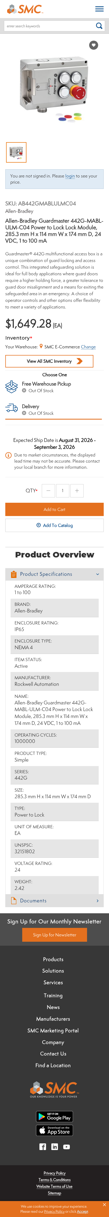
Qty (31, 490)
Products (53, 959)
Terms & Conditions (55, 1179)
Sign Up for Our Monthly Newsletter (54, 921)
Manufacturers (53, 1019)
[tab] (54, 574)
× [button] (104, 1204)
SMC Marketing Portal (53, 1030)
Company (53, 1042)
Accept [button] (82, 1211)
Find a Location (53, 1065)
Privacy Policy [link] (54, 1211)
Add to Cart (54, 509)
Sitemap (54, 1192)
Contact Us (53, 1053)
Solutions (53, 970)
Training (53, 995)
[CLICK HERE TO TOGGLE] (99, 9)
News (53, 1007)
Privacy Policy (55, 1173)
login (70, 176)
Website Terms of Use (54, 1186)
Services (53, 982)
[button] (54, 574)
